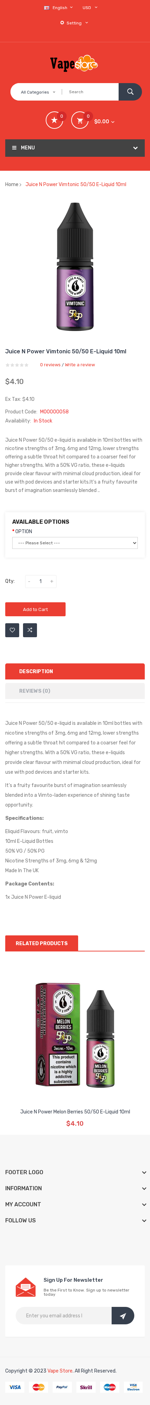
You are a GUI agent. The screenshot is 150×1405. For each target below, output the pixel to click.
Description (36, 672)
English (60, 7)
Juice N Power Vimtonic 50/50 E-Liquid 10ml (75, 184)
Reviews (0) (34, 691)
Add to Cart (35, 609)
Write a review (80, 364)
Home (11, 184)
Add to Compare (30, 630)
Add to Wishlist (12, 630)
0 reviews (50, 364)
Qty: (10, 581)
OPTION (23, 532)
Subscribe (123, 1315)
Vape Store (60, 1371)
